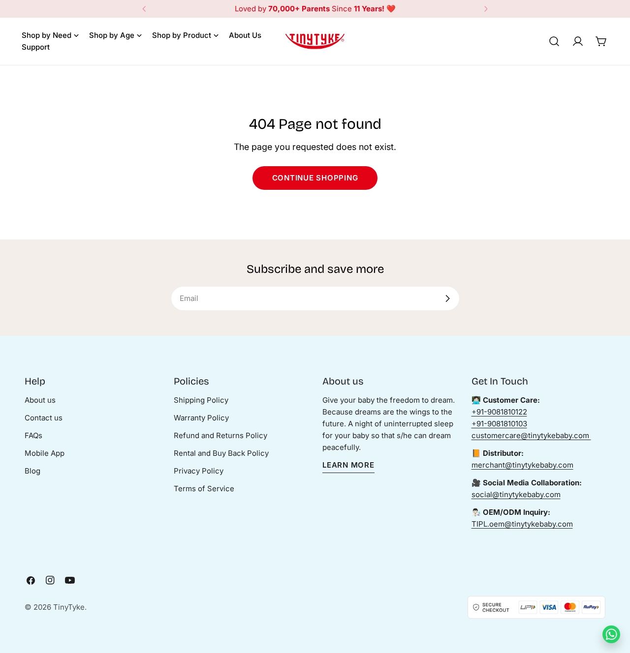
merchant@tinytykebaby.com (522, 465)
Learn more (348, 465)
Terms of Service (204, 488)
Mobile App (44, 453)
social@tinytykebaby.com (516, 494)
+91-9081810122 (499, 411)
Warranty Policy (201, 417)
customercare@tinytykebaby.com (531, 435)
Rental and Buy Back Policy (221, 453)
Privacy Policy (198, 470)
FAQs (33, 435)
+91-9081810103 (499, 423)
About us (40, 400)
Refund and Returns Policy (220, 435)
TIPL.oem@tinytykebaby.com (522, 524)
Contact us (44, 417)
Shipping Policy (201, 400)
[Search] (554, 41)
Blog (32, 470)
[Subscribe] (447, 298)
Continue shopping (315, 177)
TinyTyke (69, 607)
